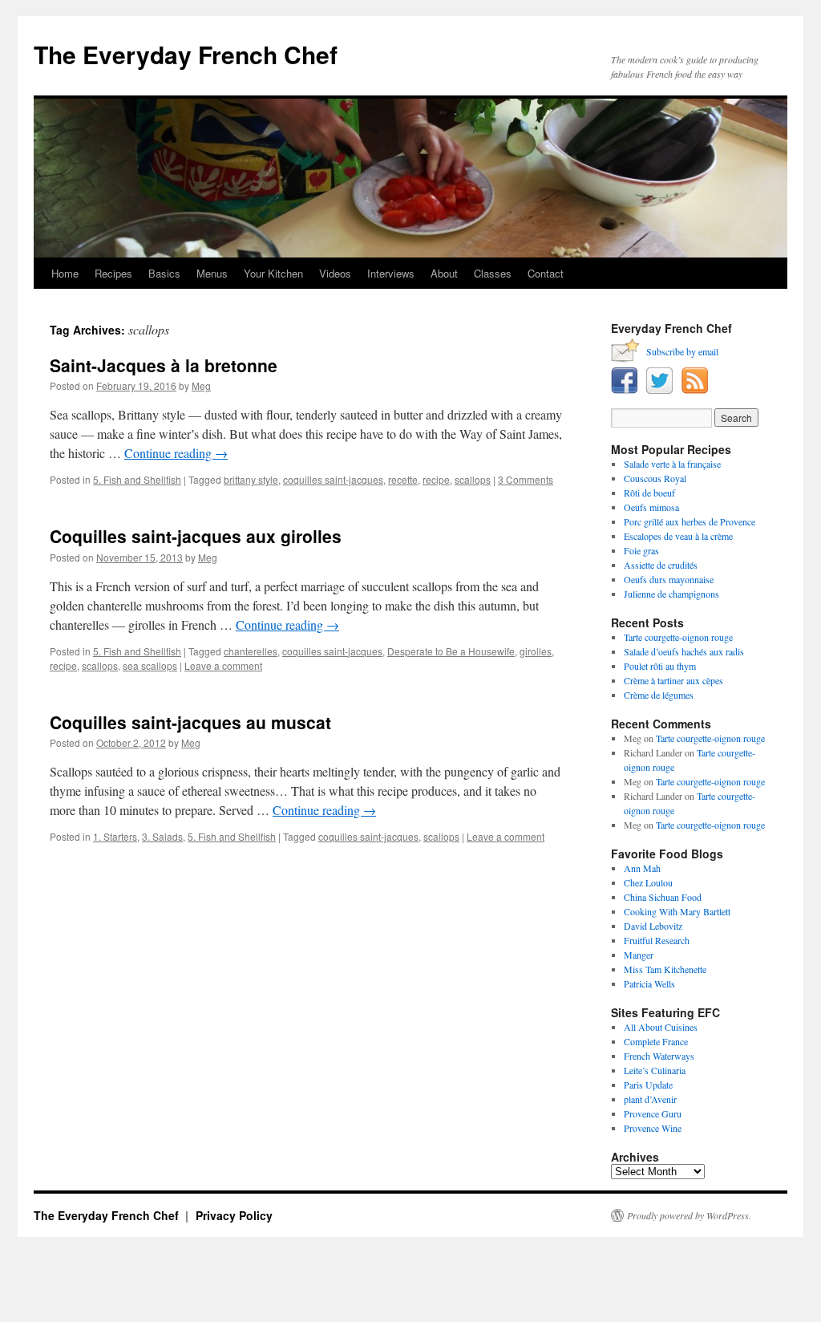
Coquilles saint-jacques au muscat (190, 722)
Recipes (113, 273)
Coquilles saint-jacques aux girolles (196, 536)
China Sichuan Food (663, 896)
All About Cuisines (661, 1026)
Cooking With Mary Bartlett (677, 911)
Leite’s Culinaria (655, 1070)
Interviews (391, 273)
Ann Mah (642, 868)
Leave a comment (223, 665)
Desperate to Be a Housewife (451, 651)
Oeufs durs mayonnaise (669, 579)
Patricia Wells (649, 983)
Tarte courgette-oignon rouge (678, 637)
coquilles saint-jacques (333, 479)
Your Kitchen (273, 273)
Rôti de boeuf (649, 492)
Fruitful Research (657, 940)
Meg (201, 385)
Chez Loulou (648, 882)
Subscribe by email (682, 351)
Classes (493, 273)
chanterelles (250, 651)
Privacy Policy (234, 1215)
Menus (212, 273)
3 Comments (525, 479)
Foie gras (641, 550)
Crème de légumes (659, 694)
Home (65, 273)
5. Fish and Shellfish (137, 479)
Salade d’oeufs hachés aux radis (684, 651)
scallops (473, 479)
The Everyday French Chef (186, 54)
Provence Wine (652, 1127)
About (444, 273)
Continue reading (176, 452)
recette (403, 479)
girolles (536, 651)
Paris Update (648, 1084)
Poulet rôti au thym (660, 665)
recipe (436, 479)
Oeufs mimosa (651, 507)
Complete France (656, 1041)
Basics (164, 273)
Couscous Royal (655, 478)
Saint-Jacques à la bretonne (163, 365)
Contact (546, 273)
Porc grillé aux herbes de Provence (689, 521)
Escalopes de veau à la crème (678, 535)
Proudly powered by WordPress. (689, 1215)
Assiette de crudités (661, 564)
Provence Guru (652, 1113)
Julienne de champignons (671, 593)
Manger (638, 954)
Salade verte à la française (672, 463)
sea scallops (150, 665)
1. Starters (115, 836)
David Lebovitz (653, 925)
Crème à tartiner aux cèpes (673, 680)
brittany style (251, 479)
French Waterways (659, 1055)
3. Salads (162, 836)
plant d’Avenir (650, 1099)
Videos (335, 273)
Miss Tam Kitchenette (665, 969)
